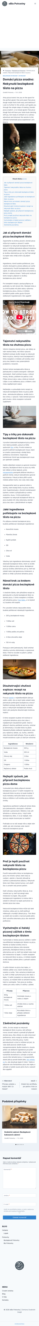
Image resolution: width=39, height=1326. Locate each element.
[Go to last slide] (5, 1124)
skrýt (24, 179)
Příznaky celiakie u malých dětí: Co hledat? (9, 1085)
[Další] (33, 1124)
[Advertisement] (19, 27)
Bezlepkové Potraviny (10, 76)
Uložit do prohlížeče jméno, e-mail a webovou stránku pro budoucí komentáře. (19, 1210)
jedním (11, 698)
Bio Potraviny (8, 1243)
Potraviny (22, 76)
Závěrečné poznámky (11, 225)
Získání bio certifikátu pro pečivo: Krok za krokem (29, 1085)
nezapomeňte (8, 472)
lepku (23, 600)
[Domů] (3, 70)
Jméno (7, 1195)
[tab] (15, 1144)
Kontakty (5, 1300)
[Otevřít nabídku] (35, 3)
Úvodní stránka (7, 1291)
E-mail (7, 1204)
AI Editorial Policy (19, 1323)
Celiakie (5, 1230)
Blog (3, 1294)
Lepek (6, 1233)
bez (19, 600)
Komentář (8, 1169)
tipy (12, 447)
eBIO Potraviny (9, 92)
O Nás (4, 1297)
